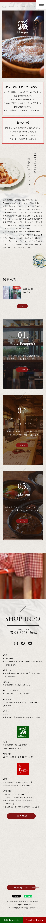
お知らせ (26, 292)
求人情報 (22, 816)
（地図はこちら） (12, 665)
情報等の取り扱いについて (23, 908)
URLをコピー (22, 887)
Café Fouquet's (11, 920)
